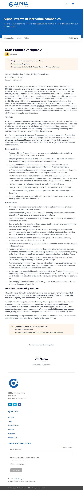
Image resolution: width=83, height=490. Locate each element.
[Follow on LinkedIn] (10, 404)
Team (10, 421)
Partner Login (13, 438)
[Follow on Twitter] (15, 404)
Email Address (15, 450)
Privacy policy (36, 364)
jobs (19, 38)
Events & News (13, 425)
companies (9, 38)
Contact (11, 430)
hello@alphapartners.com (21, 479)
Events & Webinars (18, 464)
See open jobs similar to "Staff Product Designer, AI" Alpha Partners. (35, 67)
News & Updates (18, 461)
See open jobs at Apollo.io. (20, 64)
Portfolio (11, 417)
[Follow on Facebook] (19, 404)
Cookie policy (47, 364)
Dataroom (11, 434)
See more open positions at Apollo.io (41, 345)
